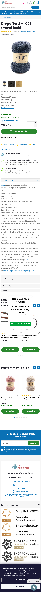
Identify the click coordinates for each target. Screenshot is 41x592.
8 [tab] (26, 417)
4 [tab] (22, 355)
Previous (34, 305)
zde (27, 260)
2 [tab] (18, 355)
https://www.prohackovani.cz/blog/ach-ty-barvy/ (19, 271)
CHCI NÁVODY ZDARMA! (20, 323)
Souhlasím (20, 586)
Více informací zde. (18, 575)
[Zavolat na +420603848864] (27, 2)
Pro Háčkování (22, 488)
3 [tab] (20, 355)
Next (38, 305)
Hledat (35, 7)
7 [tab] (24, 417)
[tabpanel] (10, 393)
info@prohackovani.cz (22, 482)
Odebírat (33, 443)
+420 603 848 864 (22, 485)
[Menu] (38, 2)
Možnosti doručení (11, 121)
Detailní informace (7, 108)
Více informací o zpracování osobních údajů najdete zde (20, 450)
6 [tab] (23, 417)
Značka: (5, 149)
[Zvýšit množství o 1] (35, 123)
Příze (3, 185)
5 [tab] (23, 355)
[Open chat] (34, 587)
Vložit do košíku (20, 131)
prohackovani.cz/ (22, 491)
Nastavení (20, 580)
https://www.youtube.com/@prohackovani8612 (22, 495)
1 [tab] (17, 355)
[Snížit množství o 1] (35, 125)
